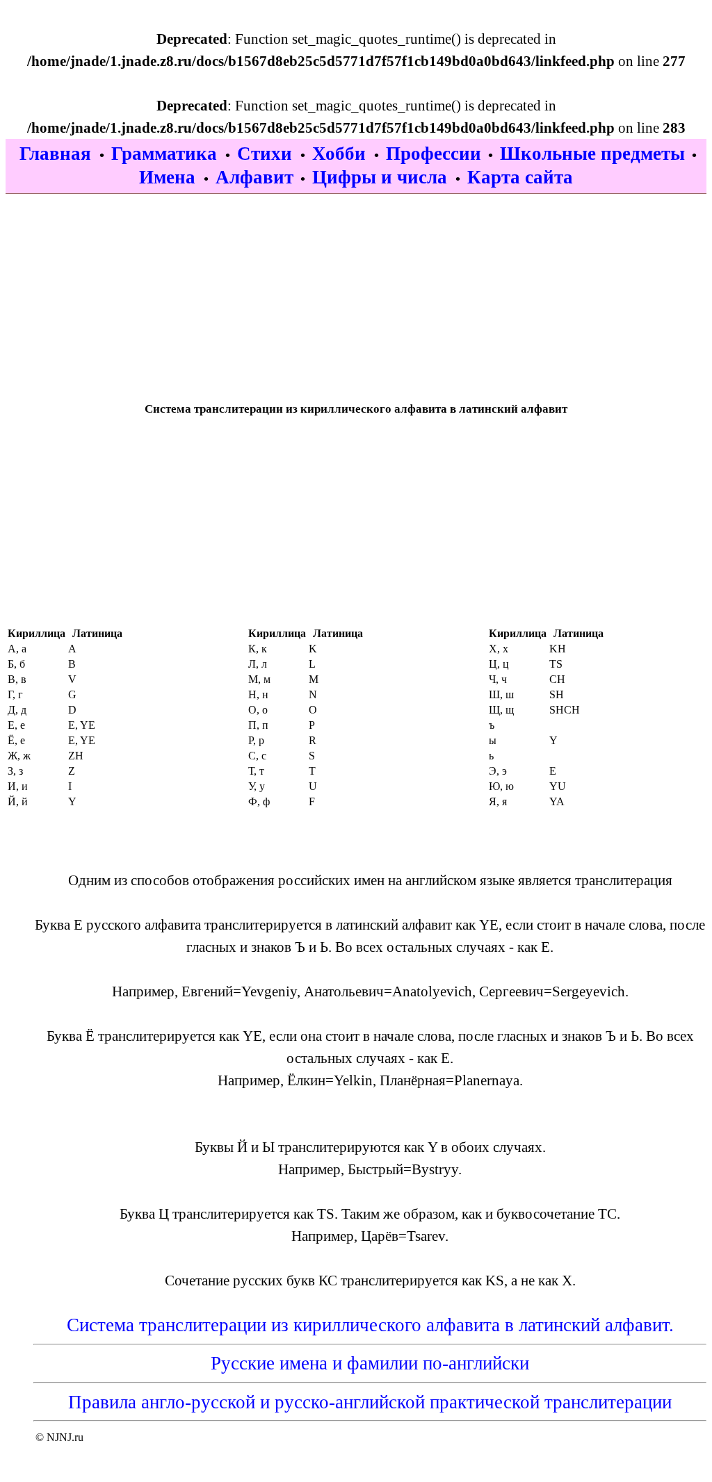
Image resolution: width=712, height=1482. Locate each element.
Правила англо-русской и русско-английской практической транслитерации (370, 1402)
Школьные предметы (592, 153)
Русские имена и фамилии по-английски (370, 1363)
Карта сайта (520, 177)
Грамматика (166, 153)
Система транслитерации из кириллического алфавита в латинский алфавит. (370, 1325)
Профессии (433, 153)
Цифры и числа (382, 177)
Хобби (341, 153)
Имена (169, 177)
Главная (57, 153)
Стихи (267, 153)
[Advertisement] (356, 291)
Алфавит (254, 177)
